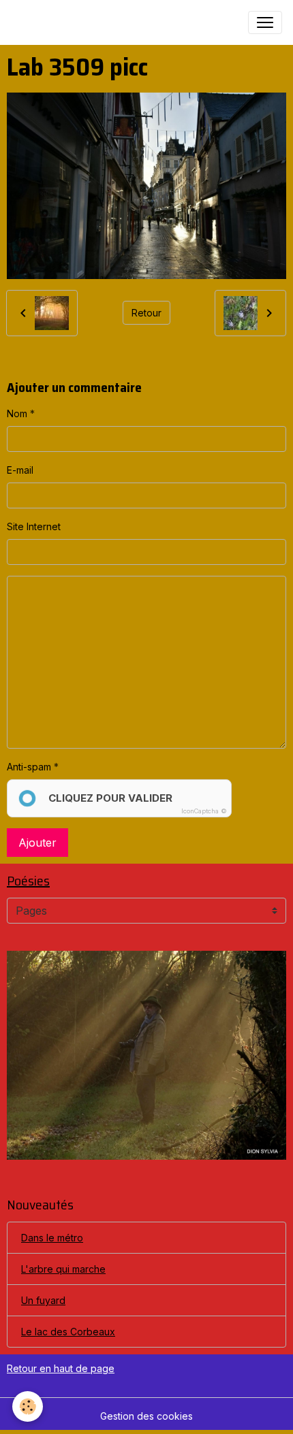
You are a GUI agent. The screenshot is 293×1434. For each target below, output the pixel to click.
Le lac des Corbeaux (68, 1331)
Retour (146, 313)
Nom (17, 413)
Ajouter (37, 842)
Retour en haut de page (60, 1368)
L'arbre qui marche (63, 1269)
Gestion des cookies (146, 1416)
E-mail (20, 470)
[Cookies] (27, 1406)
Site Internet (34, 526)
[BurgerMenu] (265, 22)
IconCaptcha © (204, 811)
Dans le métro (52, 1237)
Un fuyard (43, 1300)
